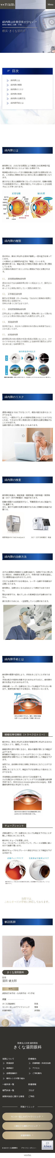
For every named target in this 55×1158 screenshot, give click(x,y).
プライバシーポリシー (28, 1148)
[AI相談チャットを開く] (47, 1145)
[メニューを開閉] (50, 4)
